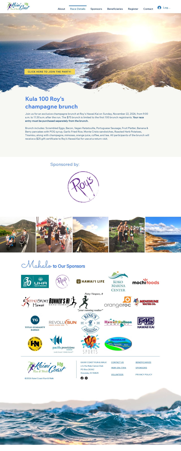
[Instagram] (86, 378)
